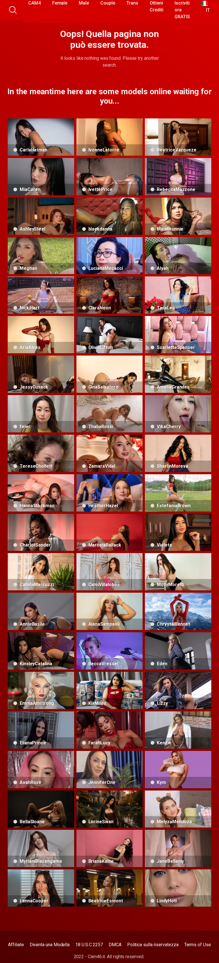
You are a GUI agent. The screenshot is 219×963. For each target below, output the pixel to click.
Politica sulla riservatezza (153, 944)
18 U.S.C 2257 (89, 944)
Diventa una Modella (50, 944)
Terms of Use (197, 944)
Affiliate (16, 944)
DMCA (115, 944)
